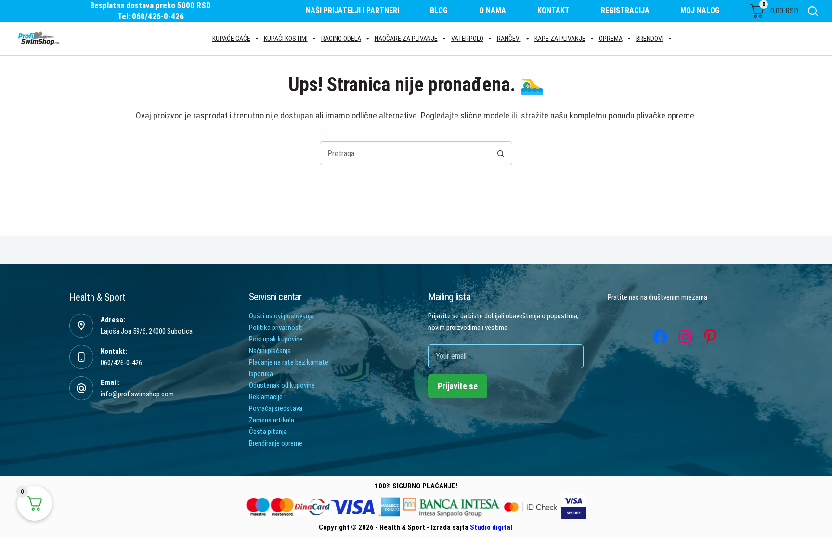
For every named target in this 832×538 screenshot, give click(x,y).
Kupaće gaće (231, 38)
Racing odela (341, 38)
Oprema (611, 38)
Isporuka (261, 373)
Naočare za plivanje (406, 38)
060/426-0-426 (121, 362)
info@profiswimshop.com (137, 394)
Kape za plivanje (559, 38)
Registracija (625, 10)
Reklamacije (266, 397)
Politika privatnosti (276, 327)
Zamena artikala (271, 420)
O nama (492, 10)
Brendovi (649, 38)
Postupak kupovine (276, 339)
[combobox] (404, 153)
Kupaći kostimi (286, 38)
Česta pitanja (268, 431)
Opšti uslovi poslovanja (281, 316)
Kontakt (553, 10)
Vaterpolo (467, 38)
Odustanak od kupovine (282, 385)
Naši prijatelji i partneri (352, 10)
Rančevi (509, 38)
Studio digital (491, 527)
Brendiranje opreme (275, 443)
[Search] (813, 11)
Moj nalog (700, 10)
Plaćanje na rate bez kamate (288, 362)
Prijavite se (458, 386)
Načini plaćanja (270, 350)
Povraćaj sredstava (275, 408)
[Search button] (500, 153)
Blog (439, 10)
